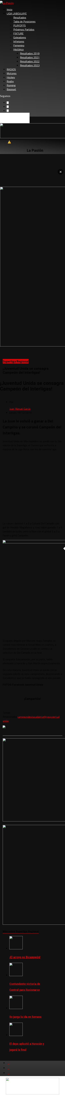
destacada (33, 717)
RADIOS (11, 69)
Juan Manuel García (19, 409)
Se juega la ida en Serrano (25, 1017)
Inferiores (18, 41)
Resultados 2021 (30, 57)
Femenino (18, 45)
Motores (11, 73)
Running (11, 85)
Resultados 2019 (30, 53)
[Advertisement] (32, 486)
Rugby (10, 81)
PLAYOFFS (19, 25)
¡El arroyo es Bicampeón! (24, 957)
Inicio (9, 9)
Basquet (11, 89)
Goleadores (19, 37)
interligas (44, 717)
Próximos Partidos (23, 29)
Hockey (11, 77)
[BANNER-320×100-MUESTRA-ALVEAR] (32, 1093)
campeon (23, 717)
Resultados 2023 (30, 65)
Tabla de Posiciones (24, 21)
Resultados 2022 (30, 61)
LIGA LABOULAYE (17, 13)
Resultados (19, 17)
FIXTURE (18, 33)
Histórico (18, 49)
